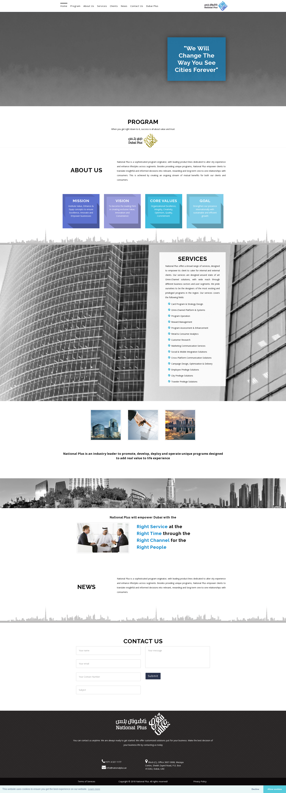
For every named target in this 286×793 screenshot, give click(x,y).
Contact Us (136, 5)
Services (102, 5)
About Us (88, 5)
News (124, 5)
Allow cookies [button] (275, 789)
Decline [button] (255, 789)
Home (63, 5)
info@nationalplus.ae (116, 767)
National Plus (142, 781)
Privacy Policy (199, 781)
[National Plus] (216, 4)
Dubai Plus (152, 5)
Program (75, 5)
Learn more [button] (94, 789)
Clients (114, 5)
